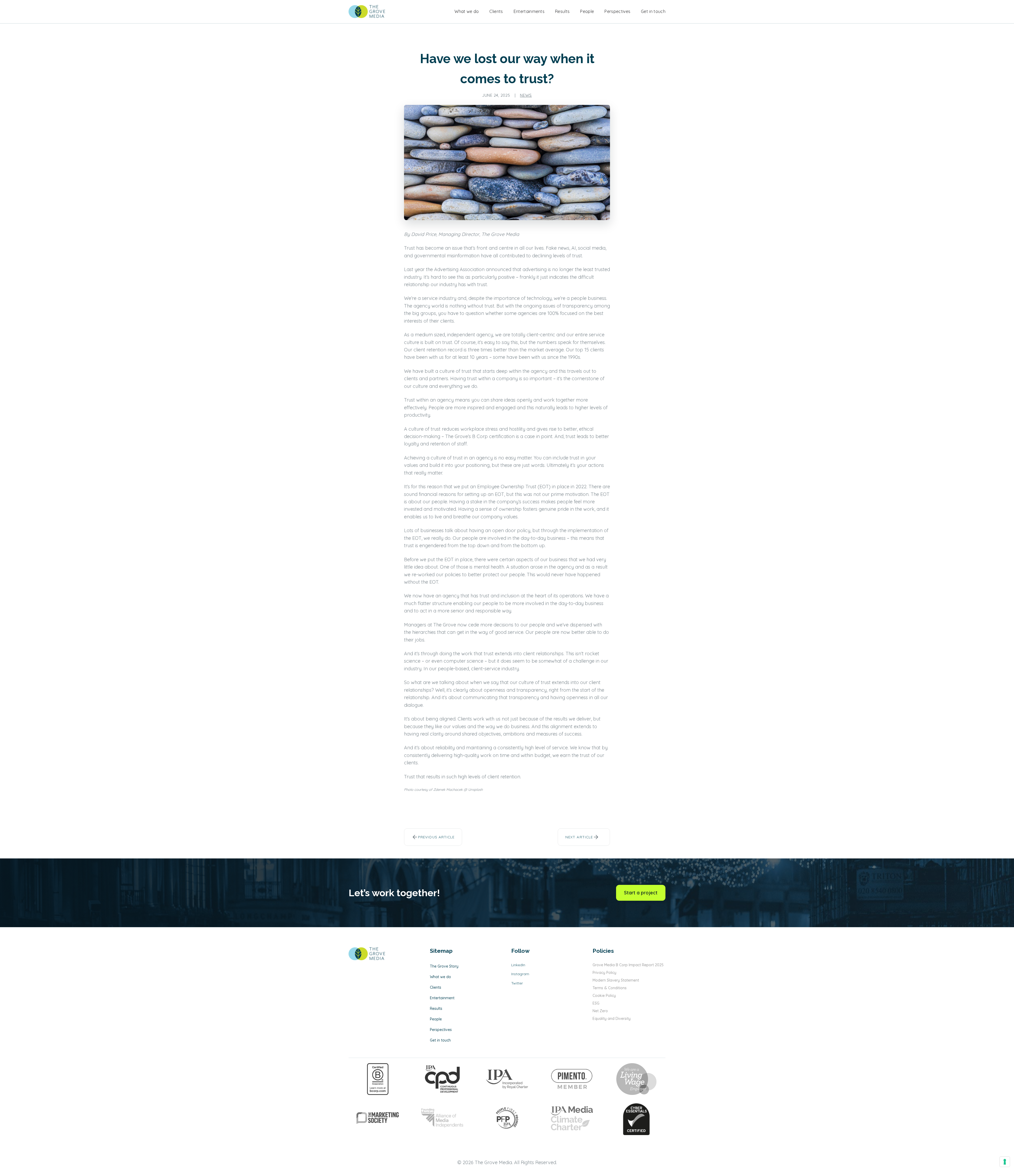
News (526, 95)
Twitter (517, 983)
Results (562, 11)
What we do (466, 11)
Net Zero (600, 1011)
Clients (496, 11)
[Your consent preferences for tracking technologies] (1005, 1162)
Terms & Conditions (610, 988)
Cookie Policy (604, 995)
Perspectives (617, 11)
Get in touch (653, 11)
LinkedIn (518, 965)
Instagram (520, 974)
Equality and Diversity (612, 1018)
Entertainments (529, 11)
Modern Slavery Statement (616, 980)
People (587, 11)
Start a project (641, 893)
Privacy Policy (604, 972)
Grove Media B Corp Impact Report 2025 (628, 965)
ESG (596, 1003)
